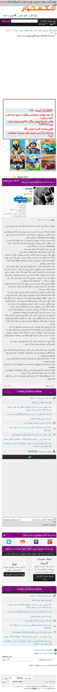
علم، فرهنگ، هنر (26, 30)
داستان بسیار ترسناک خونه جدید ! (37, 423)
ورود (51, 24)
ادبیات (16, 30)
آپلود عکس (22, 15)
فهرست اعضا (8, 15)
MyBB (34, 688)
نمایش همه (28, 535)
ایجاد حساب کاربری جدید (45, 577)
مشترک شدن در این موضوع (44, 653)
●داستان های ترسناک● (41, 402)
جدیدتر (46, 524)
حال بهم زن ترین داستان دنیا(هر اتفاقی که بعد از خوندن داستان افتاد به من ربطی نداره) (29, 605)
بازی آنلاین (33, 15)
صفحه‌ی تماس (49, 681)
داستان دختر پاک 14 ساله (40, 398)
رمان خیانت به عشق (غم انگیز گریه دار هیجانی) (31, 434)
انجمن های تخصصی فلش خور (46, 30)
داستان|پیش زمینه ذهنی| (40, 418)
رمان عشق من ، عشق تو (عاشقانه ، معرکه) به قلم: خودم (27, 439)
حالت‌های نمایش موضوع (11, 180)
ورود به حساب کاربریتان (15, 574)
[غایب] (24, 189)
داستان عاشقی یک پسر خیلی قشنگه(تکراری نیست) (29, 414)
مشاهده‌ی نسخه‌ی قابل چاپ (43, 650)
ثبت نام (42, 24)
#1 (54, 220)
